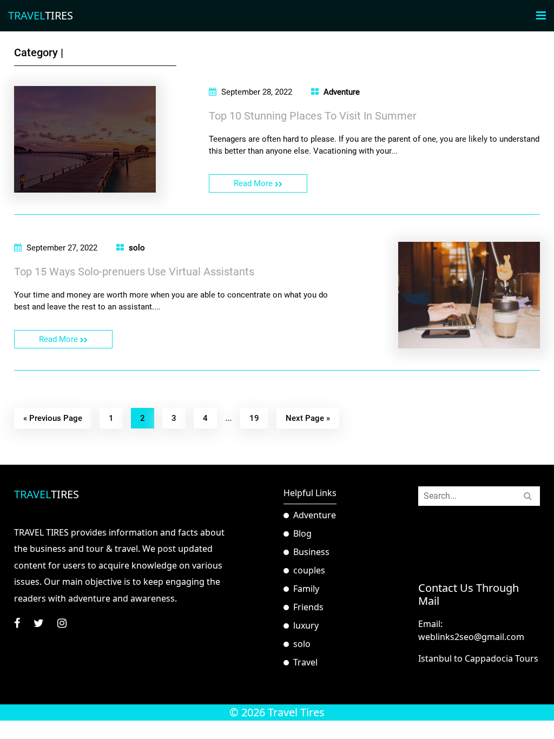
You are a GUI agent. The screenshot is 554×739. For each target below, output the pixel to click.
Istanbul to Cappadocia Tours (478, 658)
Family (306, 589)
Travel (305, 662)
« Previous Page (52, 418)
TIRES (40, 15)
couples (309, 570)
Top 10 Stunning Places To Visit (313, 115)
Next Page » (308, 418)
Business (311, 552)
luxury (306, 625)
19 (254, 418)
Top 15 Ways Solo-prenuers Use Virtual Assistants (134, 271)
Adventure (342, 92)
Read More (254, 183)
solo (137, 248)
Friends (308, 607)
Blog (302, 533)
